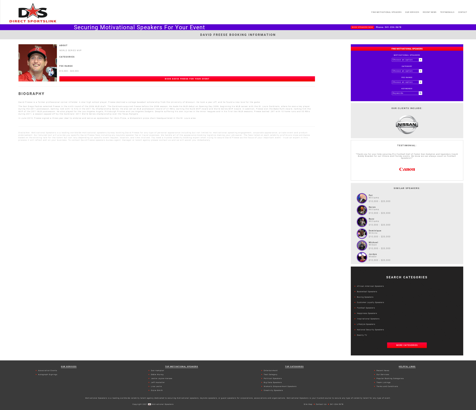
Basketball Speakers (367, 292)
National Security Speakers (370, 330)
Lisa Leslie (156, 386)
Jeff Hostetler (158, 382)
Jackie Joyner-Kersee (161, 378)
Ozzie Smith (157, 390)
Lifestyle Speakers (366, 324)
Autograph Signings (47, 374)
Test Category (271, 374)
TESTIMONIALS (447, 12)
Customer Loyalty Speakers (370, 302)
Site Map (308, 404)
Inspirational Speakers (368, 319)
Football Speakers (366, 308)
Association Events (47, 370)
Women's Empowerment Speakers (280, 386)
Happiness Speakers (367, 313)
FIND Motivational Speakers (386, 12)
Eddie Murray (157, 374)
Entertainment (271, 370)
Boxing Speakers (365, 297)
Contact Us (321, 404)
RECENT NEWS (429, 12)
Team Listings (384, 382)
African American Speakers (370, 286)
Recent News (383, 370)
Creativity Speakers (273, 390)
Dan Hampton (157, 370)
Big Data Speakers (273, 382)
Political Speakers (273, 378)
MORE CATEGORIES (407, 345)
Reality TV (362, 335)
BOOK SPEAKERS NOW (362, 27)
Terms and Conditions (387, 386)
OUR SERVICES (412, 12)
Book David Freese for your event (187, 79)
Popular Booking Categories (390, 378)
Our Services (383, 374)
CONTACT (462, 12)
